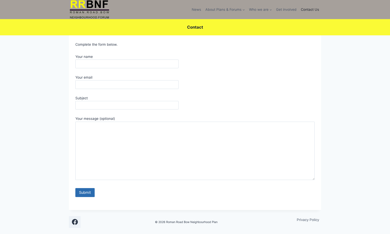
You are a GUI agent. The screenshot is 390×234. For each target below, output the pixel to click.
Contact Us (310, 10)
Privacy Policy (308, 220)
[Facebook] (75, 222)
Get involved (286, 10)
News (196, 10)
